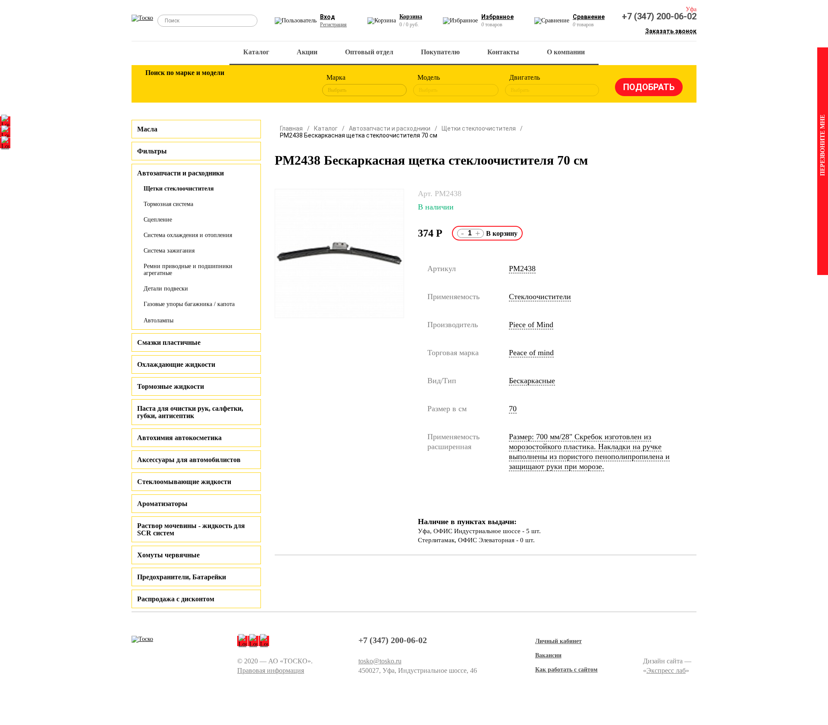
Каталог (256, 52)
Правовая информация (270, 670)
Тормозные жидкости (170, 386)
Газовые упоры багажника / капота (189, 304)
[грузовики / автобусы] (212, 85)
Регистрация (333, 25)
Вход (327, 16)
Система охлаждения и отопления (188, 235)
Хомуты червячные (168, 555)
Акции (307, 52)
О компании (566, 52)
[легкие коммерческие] (184, 85)
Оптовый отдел (369, 52)
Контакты (503, 52)
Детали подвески (166, 288)
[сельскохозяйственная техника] (240, 85)
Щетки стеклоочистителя (179, 188)
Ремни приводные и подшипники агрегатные (188, 269)
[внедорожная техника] (268, 85)
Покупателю (440, 52)
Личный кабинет (558, 641)
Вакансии (548, 655)
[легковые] (156, 85)
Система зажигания (169, 250)
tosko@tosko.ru (379, 661)
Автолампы (158, 320)
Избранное (497, 16)
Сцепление (158, 219)
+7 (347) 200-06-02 (659, 16)
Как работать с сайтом (566, 669)
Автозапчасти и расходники (389, 128)
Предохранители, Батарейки (181, 577)
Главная (291, 128)
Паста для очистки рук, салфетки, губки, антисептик (190, 412)
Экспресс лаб (666, 670)
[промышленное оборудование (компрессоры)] (296, 85)
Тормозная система (168, 204)
